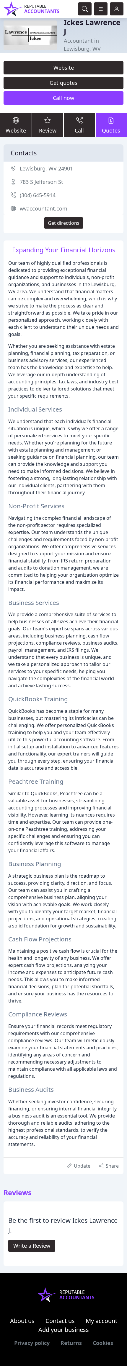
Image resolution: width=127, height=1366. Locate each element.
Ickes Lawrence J (92, 26)
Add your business (63, 1330)
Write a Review (31, 1245)
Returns (71, 1342)
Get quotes (63, 82)
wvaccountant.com (43, 208)
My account (101, 1321)
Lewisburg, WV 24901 (46, 168)
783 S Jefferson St (41, 181)
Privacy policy (32, 1342)
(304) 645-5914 (38, 195)
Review (47, 130)
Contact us (60, 1321)
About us (22, 1321)
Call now (63, 97)
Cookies (103, 1342)
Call (79, 130)
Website (63, 67)
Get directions (63, 223)
